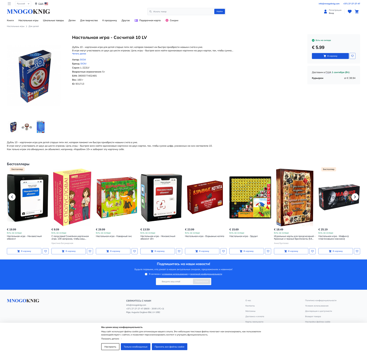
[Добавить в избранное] (352, 56)
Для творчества (89, 20)
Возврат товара (313, 316)
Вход (331, 13)
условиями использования (175, 274)
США (328, 72)
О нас (248, 300)
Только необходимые (136, 346)
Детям (72, 20)
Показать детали (110, 338)
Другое (126, 20)
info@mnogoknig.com (329, 3)
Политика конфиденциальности (320, 300)
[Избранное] (349, 11)
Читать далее (79, 53)
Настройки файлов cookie (317, 321)
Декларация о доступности (318, 311)
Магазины (250, 311)
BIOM (83, 59)
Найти (220, 11)
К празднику (109, 20)
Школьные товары (53, 20)
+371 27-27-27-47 (351, 3)
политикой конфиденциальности (206, 274)
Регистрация (335, 10)
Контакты (250, 305)
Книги (10, 20)
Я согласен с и (185, 274)
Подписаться (201, 281)
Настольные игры (28, 20)
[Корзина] (356, 11)
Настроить (110, 346)
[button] (12, 196)
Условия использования (316, 305)
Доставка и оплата (254, 316)
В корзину (332, 56)
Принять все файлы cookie (169, 346)
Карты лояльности (254, 321)
